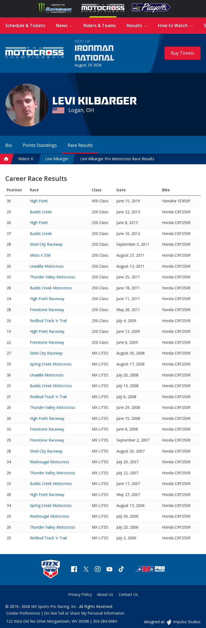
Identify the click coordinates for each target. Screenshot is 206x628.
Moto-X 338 (40, 255)
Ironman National (94, 53)
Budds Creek (41, 211)
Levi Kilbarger (56, 158)
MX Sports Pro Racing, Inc (54, 606)
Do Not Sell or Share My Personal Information (84, 613)
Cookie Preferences (23, 613)
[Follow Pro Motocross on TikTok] (121, 569)
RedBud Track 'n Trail (48, 320)
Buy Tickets (182, 53)
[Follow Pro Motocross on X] (86, 569)
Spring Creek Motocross (51, 364)
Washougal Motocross (49, 461)
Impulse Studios (187, 621)
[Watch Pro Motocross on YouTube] (109, 569)
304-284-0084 (105, 621)
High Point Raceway (47, 298)
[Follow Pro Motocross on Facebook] (74, 569)
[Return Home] (34, 53)
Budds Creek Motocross (51, 287)
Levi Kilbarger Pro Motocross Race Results (117, 158)
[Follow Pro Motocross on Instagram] (98, 569)
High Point (39, 200)
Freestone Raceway (47, 309)
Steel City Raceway (46, 244)
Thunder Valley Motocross (52, 276)
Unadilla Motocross (47, 266)
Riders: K (25, 158)
